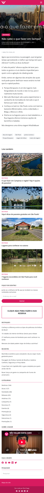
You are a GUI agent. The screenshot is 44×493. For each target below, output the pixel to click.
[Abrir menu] (41, 2)
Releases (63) (6, 395)
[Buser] (3, 2)
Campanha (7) (6, 402)
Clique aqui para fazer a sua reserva (22, 312)
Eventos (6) (5, 408)
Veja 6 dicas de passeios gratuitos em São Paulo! (20, 214)
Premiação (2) (6, 412)
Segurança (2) (6, 415)
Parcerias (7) (6, 405)
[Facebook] (3, 463)
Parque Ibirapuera (8, 138)
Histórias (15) (6, 398)
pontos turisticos (29, 135)
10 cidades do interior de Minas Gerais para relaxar (19, 334)
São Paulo (18, 135)
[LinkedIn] (12, 463)
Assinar (22, 301)
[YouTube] (9, 463)
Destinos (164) (6, 385)
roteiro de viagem (35, 138)
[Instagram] (6, 463)
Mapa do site (6, 483)
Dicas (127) (5, 389)
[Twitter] (16, 463)
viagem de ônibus (21, 138)
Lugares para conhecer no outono (15, 245)
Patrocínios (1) (6, 418)
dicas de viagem (7, 135)
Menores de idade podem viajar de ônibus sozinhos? (20, 343)
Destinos (6, 35)
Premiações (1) (7, 421)
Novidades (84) (7, 392)
